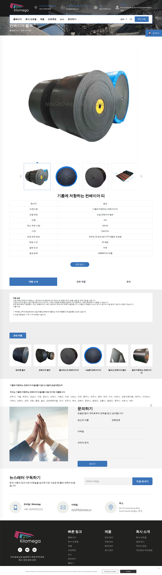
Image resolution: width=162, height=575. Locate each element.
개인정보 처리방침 (144, 550)
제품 (42, 19)
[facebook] (20, 550)
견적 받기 (79, 264)
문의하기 (72, 19)
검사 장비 (109, 550)
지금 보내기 (142, 481)
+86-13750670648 (45, 9)
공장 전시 (140, 541)
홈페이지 (17, 19)
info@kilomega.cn (72, 9)
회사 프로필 (31, 19)
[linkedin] (34, 550)
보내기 (92, 463)
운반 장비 (109, 537)
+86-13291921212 (105, 9)
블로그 (71, 563)
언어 (122, 19)
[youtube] (27, 550)
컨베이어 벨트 (26, 30)
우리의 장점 (141, 546)
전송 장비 (109, 541)
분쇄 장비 (109, 546)
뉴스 (62, 19)
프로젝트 (52, 19)
